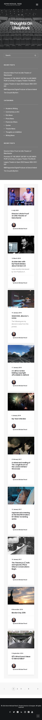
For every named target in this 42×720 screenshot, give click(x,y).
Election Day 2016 (18, 612)
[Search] (21, 55)
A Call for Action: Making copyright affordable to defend (20, 373)
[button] (37, 4)
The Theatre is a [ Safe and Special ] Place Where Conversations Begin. (21, 565)
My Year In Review (19, 419)
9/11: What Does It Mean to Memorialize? (21, 657)
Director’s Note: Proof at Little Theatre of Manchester (20, 215)
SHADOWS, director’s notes (20, 317)
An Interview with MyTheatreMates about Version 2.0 (19, 263)
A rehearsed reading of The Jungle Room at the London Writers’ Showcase (21, 465)
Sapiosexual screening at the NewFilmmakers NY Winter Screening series (21, 515)
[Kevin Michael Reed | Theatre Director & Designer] (13, 4)
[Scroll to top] (38, 716)
